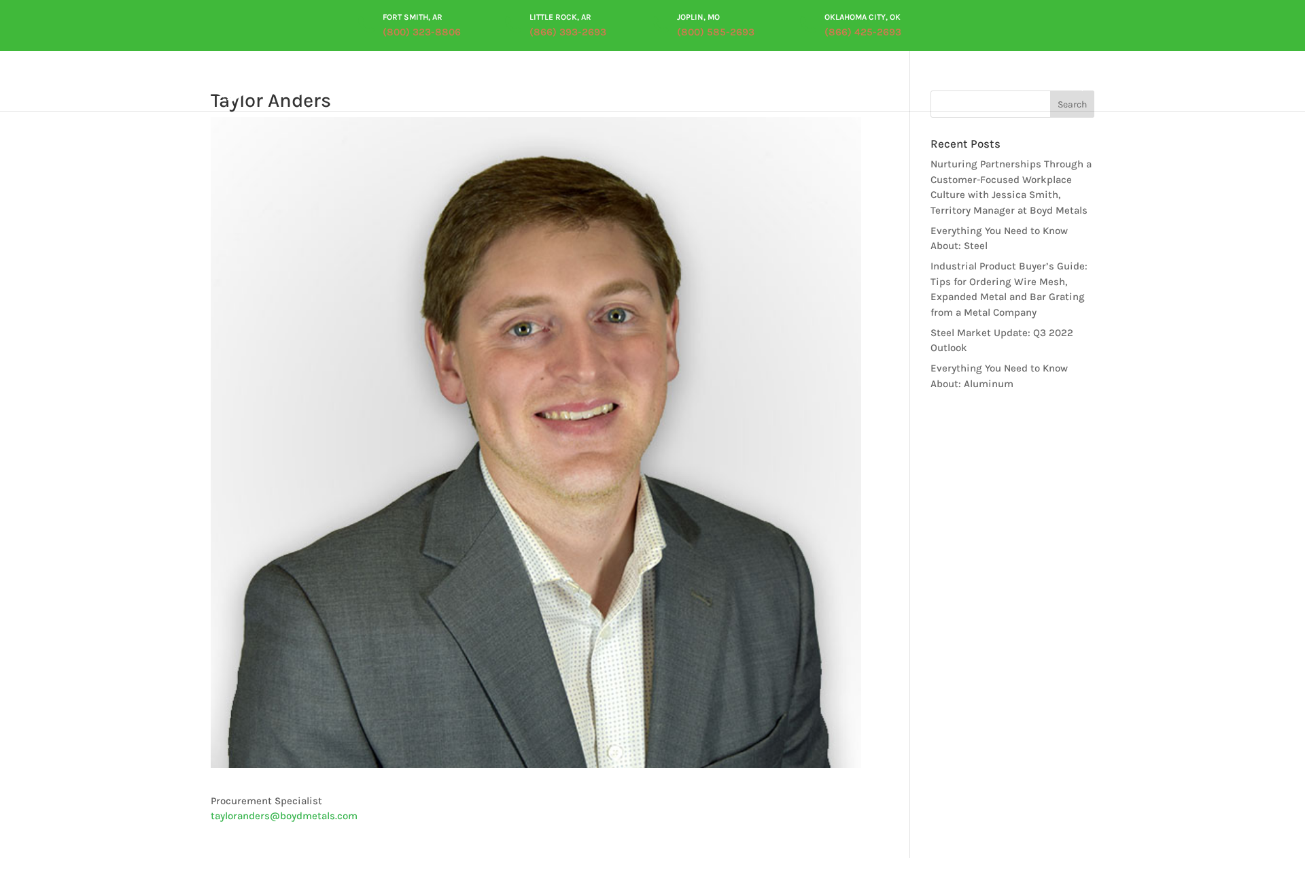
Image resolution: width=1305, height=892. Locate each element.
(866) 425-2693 (862, 32)
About (571, 83)
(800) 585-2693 (715, 32)
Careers (934, 83)
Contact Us (1042, 83)
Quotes (984, 83)
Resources (860, 83)
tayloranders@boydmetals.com (284, 816)
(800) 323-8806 (422, 32)
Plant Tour (795, 83)
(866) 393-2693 (567, 32)
